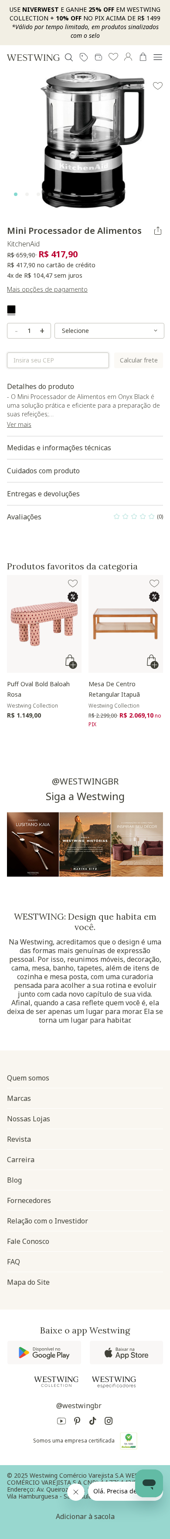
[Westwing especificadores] (114, 1382)
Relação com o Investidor (47, 1221)
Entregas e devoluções (43, 494)
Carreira (20, 1159)
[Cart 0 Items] (143, 57)
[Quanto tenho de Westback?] (98, 57)
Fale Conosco (28, 1241)
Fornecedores (29, 1200)
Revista (19, 1139)
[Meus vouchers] (83, 57)
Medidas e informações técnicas (59, 447)
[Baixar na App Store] (126, 1352)
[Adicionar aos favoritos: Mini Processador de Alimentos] (158, 86)
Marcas (19, 1098)
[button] (113, 57)
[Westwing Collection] (56, 1381)
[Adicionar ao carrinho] (72, 661)
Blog (14, 1180)
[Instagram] (108, 1422)
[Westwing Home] (33, 57)
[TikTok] (93, 1422)
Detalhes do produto (85, 409)
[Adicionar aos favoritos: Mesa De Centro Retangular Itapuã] (154, 583)
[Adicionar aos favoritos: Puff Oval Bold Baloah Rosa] (73, 583)
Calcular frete (139, 360)
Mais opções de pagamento (47, 289)
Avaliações (85, 519)
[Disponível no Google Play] (44, 1352)
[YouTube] (61, 1422)
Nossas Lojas (28, 1119)
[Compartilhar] (158, 231)
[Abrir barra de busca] (69, 57)
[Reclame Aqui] (128, 1440)
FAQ (13, 1261)
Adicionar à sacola (85, 1516)
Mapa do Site (28, 1282)
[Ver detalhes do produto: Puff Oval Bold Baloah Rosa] (44, 624)
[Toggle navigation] (158, 57)
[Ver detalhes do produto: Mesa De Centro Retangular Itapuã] (125, 624)
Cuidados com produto (43, 470)
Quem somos (28, 1078)
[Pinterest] (77, 1422)
